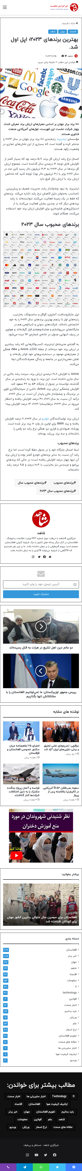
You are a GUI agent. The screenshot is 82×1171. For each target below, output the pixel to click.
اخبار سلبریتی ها (67, 1048)
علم (75, 1023)
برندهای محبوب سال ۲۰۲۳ (57, 491)
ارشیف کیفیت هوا (66, 1054)
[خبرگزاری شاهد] (64, 7)
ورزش (73, 1017)
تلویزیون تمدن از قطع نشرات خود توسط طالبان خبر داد (41, 921)
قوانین (73, 999)
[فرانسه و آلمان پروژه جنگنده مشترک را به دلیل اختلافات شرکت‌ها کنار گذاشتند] (21, 774)
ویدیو (73, 1060)
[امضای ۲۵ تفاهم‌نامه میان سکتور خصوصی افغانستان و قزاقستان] (21, 731)
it (76, 986)
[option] (41, 905)
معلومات (72, 980)
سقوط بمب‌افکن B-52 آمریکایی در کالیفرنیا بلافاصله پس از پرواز (61, 791)
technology (70, 993)
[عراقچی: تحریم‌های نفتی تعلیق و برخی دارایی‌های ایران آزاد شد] (61, 731)
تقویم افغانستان (68, 1036)
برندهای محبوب (64, 483)
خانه (73, 23)
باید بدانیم (71, 1011)
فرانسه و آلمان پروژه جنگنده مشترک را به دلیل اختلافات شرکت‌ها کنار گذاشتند (23, 791)
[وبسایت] (49, 557)
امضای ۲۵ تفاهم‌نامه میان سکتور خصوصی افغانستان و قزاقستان (23, 749)
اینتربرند (62, 139)
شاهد (52, 31)
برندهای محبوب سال (31, 483)
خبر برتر (72, 956)
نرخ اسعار (71, 1029)
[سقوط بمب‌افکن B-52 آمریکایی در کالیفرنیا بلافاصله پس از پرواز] (61, 774)
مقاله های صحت (67, 1042)
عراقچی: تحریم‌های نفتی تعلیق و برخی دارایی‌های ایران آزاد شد (61, 747)
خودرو (45, 419)
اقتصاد (65, 23)
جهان (62, 31)
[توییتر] (38, 557)
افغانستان (71, 950)
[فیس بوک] (43, 557)
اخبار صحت (70, 1005)
